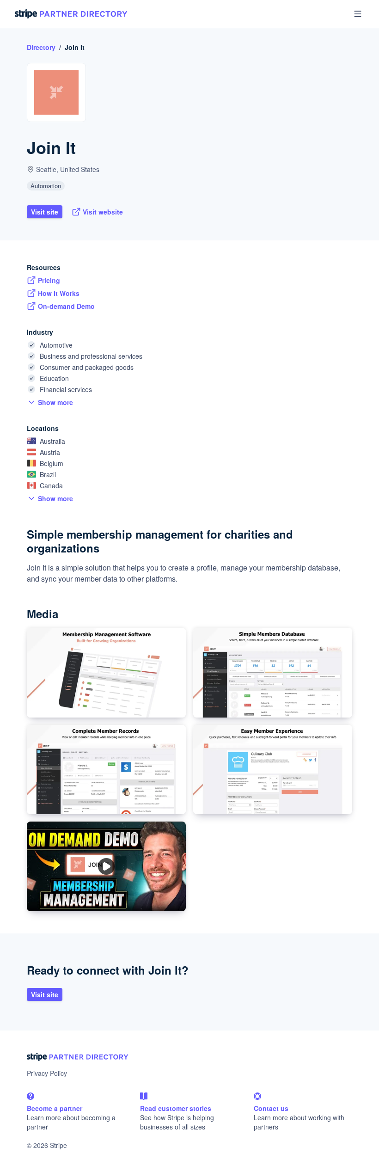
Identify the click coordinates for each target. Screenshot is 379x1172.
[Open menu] (357, 13)
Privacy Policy (47, 1073)
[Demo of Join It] (106, 866)
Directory (41, 47)
